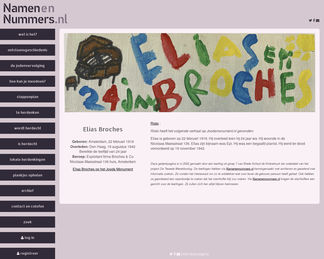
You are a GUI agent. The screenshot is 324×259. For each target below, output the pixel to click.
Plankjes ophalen (27, 175)
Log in (29, 237)
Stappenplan (27, 96)
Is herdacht (27, 143)
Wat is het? (27, 34)
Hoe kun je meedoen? (27, 81)
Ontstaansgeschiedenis (27, 49)
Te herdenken (27, 112)
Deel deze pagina (194, 253)
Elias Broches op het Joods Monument (103, 169)
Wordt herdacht (27, 128)
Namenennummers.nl (239, 168)
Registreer (29, 253)
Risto (155, 123)
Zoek (27, 221)
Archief (27, 190)
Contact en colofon (27, 206)
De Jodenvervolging (28, 65)
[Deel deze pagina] (314, 20)
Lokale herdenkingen (27, 159)
